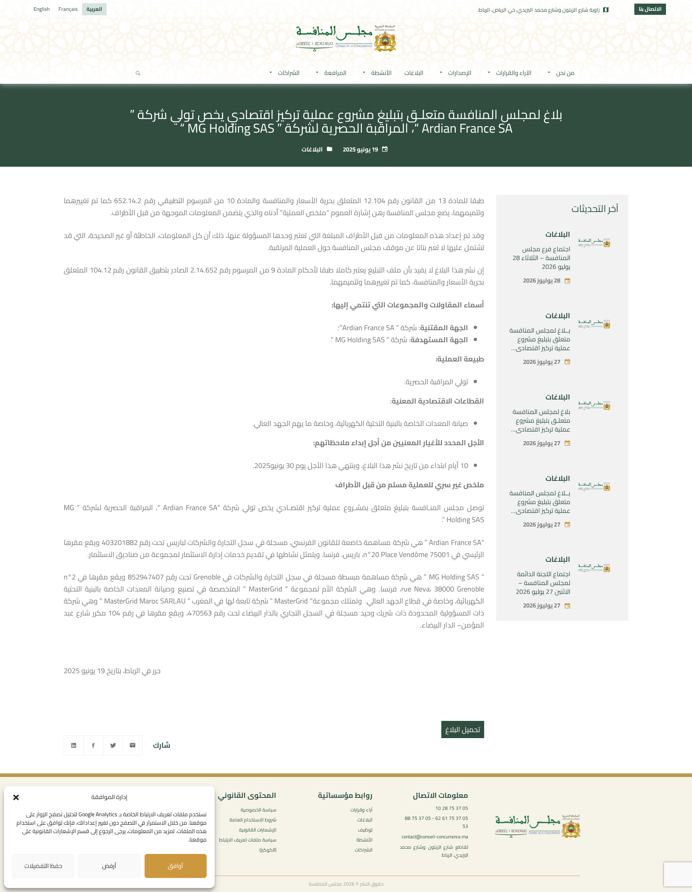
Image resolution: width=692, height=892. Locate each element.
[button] (16, 797)
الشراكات (363, 849)
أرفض (109, 866)
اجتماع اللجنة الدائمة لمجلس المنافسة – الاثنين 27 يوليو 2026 (543, 582)
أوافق (175, 866)
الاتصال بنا (650, 9)
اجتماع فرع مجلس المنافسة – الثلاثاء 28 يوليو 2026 (541, 257)
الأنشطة (364, 839)
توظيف (365, 829)
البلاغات (312, 149)
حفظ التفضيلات (43, 866)
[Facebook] (93, 745)
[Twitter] (113, 745)
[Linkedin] (74, 745)
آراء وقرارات (361, 809)
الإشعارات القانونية (257, 829)
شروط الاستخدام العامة (252, 819)
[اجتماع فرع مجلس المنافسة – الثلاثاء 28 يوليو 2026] (594, 244)
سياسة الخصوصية (258, 809)
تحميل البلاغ (462, 729)
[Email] (133, 745)
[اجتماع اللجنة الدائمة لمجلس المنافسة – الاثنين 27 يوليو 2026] (594, 570)
